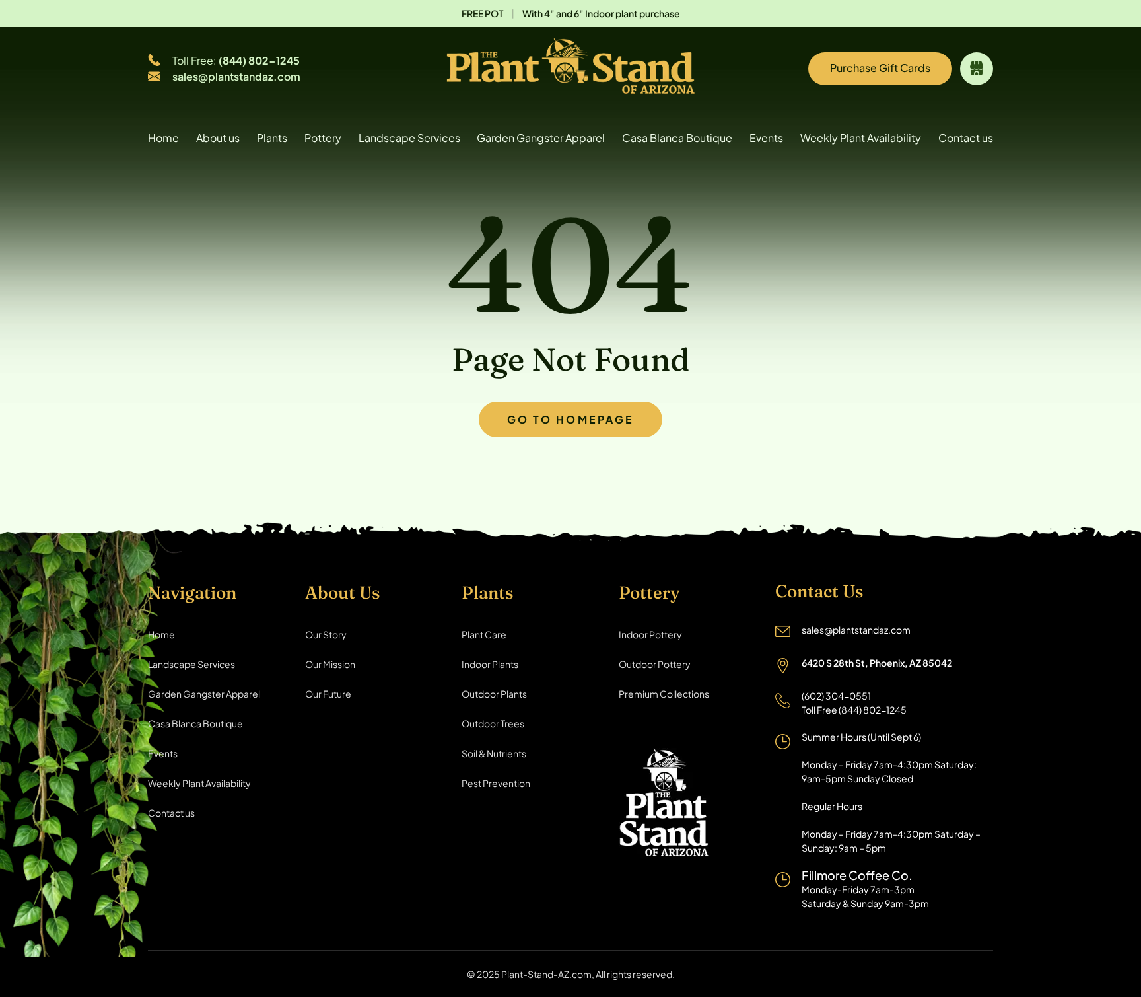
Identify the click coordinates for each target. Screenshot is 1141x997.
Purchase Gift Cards (880, 68)
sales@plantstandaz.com (236, 76)
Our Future (328, 694)
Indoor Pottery (650, 634)
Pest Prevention (496, 783)
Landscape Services (409, 138)
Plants (272, 138)
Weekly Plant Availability (860, 138)
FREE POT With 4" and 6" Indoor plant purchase (571, 13)
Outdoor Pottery (655, 664)
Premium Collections (664, 694)
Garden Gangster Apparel (541, 138)
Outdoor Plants (494, 694)
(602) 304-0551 (836, 696)
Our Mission (330, 664)
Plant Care (484, 634)
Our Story (326, 634)
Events (766, 138)
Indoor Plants (490, 664)
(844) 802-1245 (259, 60)
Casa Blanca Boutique (677, 138)
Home (163, 138)
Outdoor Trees (493, 723)
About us (218, 138)
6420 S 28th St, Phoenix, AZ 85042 (877, 663)
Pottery (322, 138)
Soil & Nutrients (494, 753)
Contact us (965, 138)
